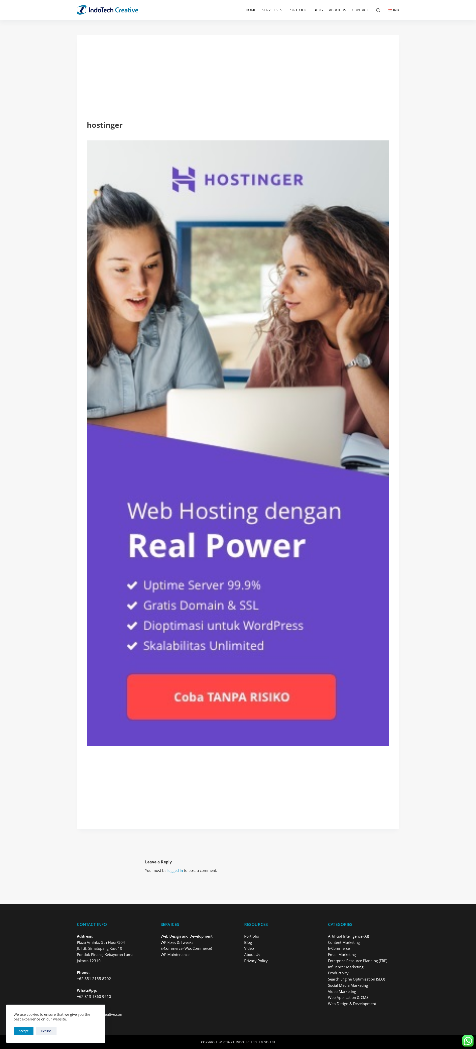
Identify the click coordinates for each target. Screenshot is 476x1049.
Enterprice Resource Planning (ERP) (357, 960)
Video (249, 948)
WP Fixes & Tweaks (177, 942)
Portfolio (298, 9)
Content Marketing (344, 942)
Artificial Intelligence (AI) (348, 936)
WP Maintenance (175, 954)
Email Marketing (342, 954)
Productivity (338, 972)
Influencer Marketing (345, 966)
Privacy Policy (256, 960)
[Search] (378, 10)
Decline (46, 1031)
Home (251, 9)
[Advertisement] (238, 82)
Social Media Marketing (348, 985)
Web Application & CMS (348, 997)
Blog (318, 9)
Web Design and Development (186, 936)
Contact (360, 9)
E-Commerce (339, 948)
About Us (337, 9)
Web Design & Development (352, 1003)
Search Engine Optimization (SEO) (356, 979)
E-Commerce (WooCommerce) (186, 948)
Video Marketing (342, 991)
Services (270, 9)
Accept (24, 1031)
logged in (175, 870)
